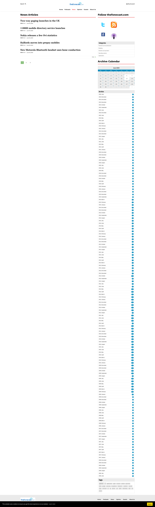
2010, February (102, 360)
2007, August (102, 439)
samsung (108, 486)
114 (132, 352)
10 (111, 78)
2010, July (101, 347)
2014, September (103, 215)
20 (126, 81)
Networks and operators (104, 50)
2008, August (102, 407)
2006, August (102, 470)
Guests (86, 9)
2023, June (101, 110)
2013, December (102, 239)
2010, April (101, 354)
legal (100, 488)
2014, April (101, 228)
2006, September (103, 468)
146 (132, 368)
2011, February (102, 328)
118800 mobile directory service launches (42, 28)
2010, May (101, 352)
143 (132, 362)
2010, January (102, 362)
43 (132, 220)
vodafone (125, 486)
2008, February (102, 423)
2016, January (102, 189)
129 (132, 299)
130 (132, 307)
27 (111, 72)
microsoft (104, 488)
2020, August (102, 162)
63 (132, 231)
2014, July (101, 220)
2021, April (101, 147)
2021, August (102, 136)
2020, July (101, 165)
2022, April (101, 120)
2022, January (102, 128)
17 (111, 81)
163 (132, 389)
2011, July (101, 315)
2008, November (102, 399)
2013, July (101, 252)
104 (132, 357)
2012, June (101, 286)
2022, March (101, 123)
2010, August (102, 344)
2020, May (101, 170)
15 (100, 81)
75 (132, 252)
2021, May (101, 144)
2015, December (102, 191)
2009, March (101, 389)
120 (132, 318)
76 (132, 247)
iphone (113, 488)
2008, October (102, 402)
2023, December (102, 99)
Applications (101, 55)
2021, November (102, 133)
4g (110, 488)
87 (132, 273)
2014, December (102, 207)
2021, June (101, 141)
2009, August (102, 376)
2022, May (101, 118)
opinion (101, 483)
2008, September (103, 404)
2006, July (101, 473)
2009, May (101, 383)
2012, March (101, 294)
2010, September (103, 341)
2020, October (102, 157)
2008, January (102, 425)
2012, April (101, 291)
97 (132, 265)
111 (132, 344)
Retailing (101, 48)
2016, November (102, 176)
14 (132, 78)
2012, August (102, 281)
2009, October (102, 370)
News (74, 9)
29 (121, 72)
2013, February (102, 265)
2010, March (101, 357)
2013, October (102, 244)
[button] (23, 4)
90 (132, 312)
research (118, 483)
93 (132, 376)
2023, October (102, 104)
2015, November (102, 194)
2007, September (103, 436)
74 (132, 260)
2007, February (102, 454)
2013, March (101, 262)
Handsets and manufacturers (105, 45)
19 (121, 81)
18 (116, 81)
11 (116, 78)
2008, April (101, 418)
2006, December (102, 460)
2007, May (101, 447)
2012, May (101, 289)
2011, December (102, 302)
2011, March (101, 325)
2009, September (103, 373)
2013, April (101, 260)
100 (132, 291)
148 (132, 373)
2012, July (101, 283)
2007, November (102, 431)
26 (105, 72)
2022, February (102, 125)
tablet (120, 488)
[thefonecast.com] (76, 3)
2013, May (101, 257)
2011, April (101, 323)
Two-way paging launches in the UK (40, 20)
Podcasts (67, 9)
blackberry (120, 486)
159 (132, 378)
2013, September (103, 247)
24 (111, 84)
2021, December (102, 131)
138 (132, 328)
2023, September (103, 107)
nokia (100, 486)
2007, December (102, 428)
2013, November (102, 241)
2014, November (102, 210)
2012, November (102, 273)
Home (61, 9)
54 (132, 212)
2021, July (101, 139)
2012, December (102, 270)
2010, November (102, 336)
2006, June (101, 475)
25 (100, 72)
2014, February (102, 233)
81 (132, 270)
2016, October (102, 178)
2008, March (101, 420)
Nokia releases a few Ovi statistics (38, 35)
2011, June (101, 318)
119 (132, 310)
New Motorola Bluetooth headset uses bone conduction (50, 50)
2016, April (101, 183)
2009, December (102, 365)
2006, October (102, 465)
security (130, 486)
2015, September (103, 197)
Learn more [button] (52, 504)
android (123, 483)
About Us (93, 9)
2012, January (102, 299)
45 (132, 210)
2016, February (102, 186)
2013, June (101, 254)
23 (105, 84)
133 (132, 289)
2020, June (101, 168)
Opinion (79, 9)
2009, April (101, 386)
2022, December (102, 112)
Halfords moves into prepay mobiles (40, 42)
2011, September (103, 310)
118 (132, 333)
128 (132, 349)
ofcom (100, 490)
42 (132, 215)
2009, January (102, 394)
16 (105, 81)
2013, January (102, 268)
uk (105, 483)
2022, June (101, 115)
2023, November (102, 102)
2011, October (102, 307)
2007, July (101, 441)
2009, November (102, 368)
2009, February (102, 391)
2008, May (101, 415)
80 (132, 286)
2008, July (101, 410)
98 (132, 278)
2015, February (102, 202)
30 (126, 72)
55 (132, 228)
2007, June (101, 444)
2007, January (102, 457)
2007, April (101, 449)
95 (132, 268)
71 (132, 244)
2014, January (102, 236)
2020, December (102, 152)
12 (121, 78)
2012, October (102, 275)
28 (116, 72)
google (103, 486)
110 (132, 294)
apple (114, 483)
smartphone (114, 486)
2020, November (102, 154)
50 (132, 223)
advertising (125, 488)
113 (132, 297)
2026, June (101, 94)
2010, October (102, 339)
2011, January (102, 331)
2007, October (102, 433)
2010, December (102, 333)
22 (100, 84)
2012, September (103, 278)
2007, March (101, 452)
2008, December (102, 397)
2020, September (103, 160)
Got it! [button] (150, 504)
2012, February (102, 297)
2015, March (101, 199)
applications (109, 483)
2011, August (102, 312)
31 (132, 72)
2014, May (101, 225)
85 (132, 236)
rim (132, 488)
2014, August (102, 218)
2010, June (101, 349)
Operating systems (103, 53)
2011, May (101, 320)
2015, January (102, 204)
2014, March (101, 231)
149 (132, 370)
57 (132, 249)
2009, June (101, 381)
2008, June (101, 412)
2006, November (102, 462)
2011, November (102, 304)
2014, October (102, 212)
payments (127, 483)
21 (132, 81)
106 (132, 302)
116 (132, 331)
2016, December (102, 173)
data (129, 488)
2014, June (101, 223)
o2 (108, 488)
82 (132, 323)
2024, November (102, 97)
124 (132, 315)
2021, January (102, 149)
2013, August (102, 249)
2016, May (101, 181)
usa (117, 488)
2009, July (101, 378)
